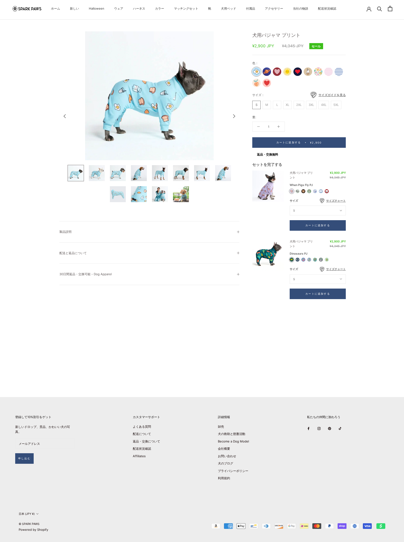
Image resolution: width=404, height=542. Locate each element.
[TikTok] (340, 428)
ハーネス (139, 8)
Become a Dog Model (233, 441)
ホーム (55, 8)
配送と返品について (73, 253)
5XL (336, 105)
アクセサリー (274, 8)
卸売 (221, 426)
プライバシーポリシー (233, 471)
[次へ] (234, 116)
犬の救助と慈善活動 (231, 434)
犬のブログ (225, 463)
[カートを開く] (390, 8)
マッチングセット (186, 8)
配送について (142, 434)
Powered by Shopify (33, 529)
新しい (74, 8)
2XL (299, 105)
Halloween (96, 8)
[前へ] (65, 116)
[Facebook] (308, 428)
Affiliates (139, 456)
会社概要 (224, 448)
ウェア (118, 8)
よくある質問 (142, 426)
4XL (323, 105)
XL (287, 105)
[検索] (379, 8)
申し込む (24, 458)
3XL (311, 105)
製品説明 (65, 232)
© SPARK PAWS (29, 524)
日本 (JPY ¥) (27, 514)
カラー (159, 8)
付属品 (250, 8)
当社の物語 (300, 8)
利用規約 (224, 478)
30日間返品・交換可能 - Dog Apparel (85, 274)
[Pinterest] (329, 428)
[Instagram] (319, 428)
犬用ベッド (228, 8)
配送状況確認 (327, 8)
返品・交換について (146, 441)
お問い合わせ (227, 456)
